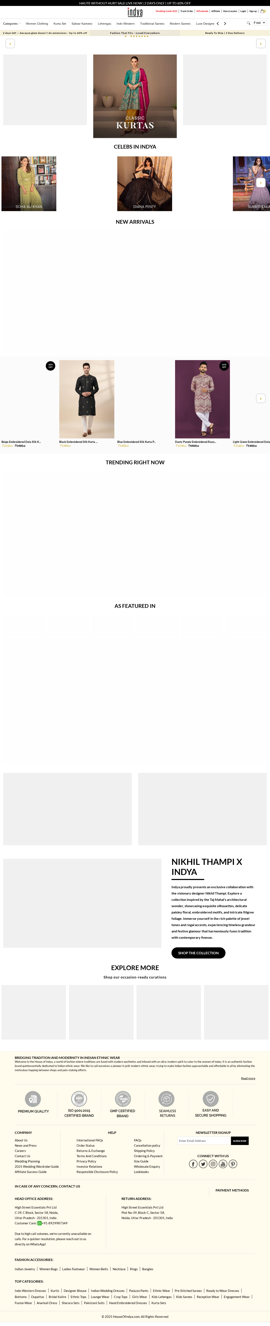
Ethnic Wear (161, 1291)
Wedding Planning (27, 1161)
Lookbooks (141, 1172)
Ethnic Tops (78, 1297)
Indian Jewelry (25, 1269)
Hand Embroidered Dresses (128, 1303)
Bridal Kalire (57, 1297)
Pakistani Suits (94, 1303)
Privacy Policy (86, 1161)
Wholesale (202, 11)
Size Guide (141, 1161)
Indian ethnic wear (69, 1066)
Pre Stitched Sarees (188, 1291)
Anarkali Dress (47, 1303)
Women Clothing (37, 23)
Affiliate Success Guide (31, 1172)
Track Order (186, 11)
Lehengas (104, 23)
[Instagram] (213, 1164)
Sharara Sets (71, 1303)
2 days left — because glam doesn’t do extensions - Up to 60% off (45, 33)
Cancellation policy (147, 1145)
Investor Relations (89, 1166)
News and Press (26, 1145)
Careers (20, 1151)
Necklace (119, 1269)
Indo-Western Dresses (30, 1291)
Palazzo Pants (138, 1291)
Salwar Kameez (82, 23)
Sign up (253, 11)
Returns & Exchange (91, 1151)
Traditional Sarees (152, 23)
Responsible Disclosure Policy (97, 1172)
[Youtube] (223, 1164)
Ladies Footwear (73, 1269)
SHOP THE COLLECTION (198, 953)
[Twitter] (203, 1164)
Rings (134, 1269)
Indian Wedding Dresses (108, 1291)
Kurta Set (60, 23)
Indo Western (126, 23)
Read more (248, 1078)
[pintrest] (233, 1164)
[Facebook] (193, 1164)
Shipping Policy (144, 1151)
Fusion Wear (23, 1303)
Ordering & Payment (148, 1156)
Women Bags (48, 1269)
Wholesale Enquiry (147, 1166)
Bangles (147, 1269)
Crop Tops (121, 1297)
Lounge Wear (100, 1297)
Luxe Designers (206, 23)
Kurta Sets (158, 1303)
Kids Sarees (184, 1297)
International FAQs (90, 1140)
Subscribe (240, 1140)
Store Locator (230, 11)
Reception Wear (208, 1297)
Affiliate (215, 11)
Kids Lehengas (162, 1297)
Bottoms (21, 1297)
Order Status (86, 1145)
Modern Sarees (180, 23)
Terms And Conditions (92, 1156)
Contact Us (22, 1156)
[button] (125, 36)
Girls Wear (139, 1297)
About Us (21, 1140)
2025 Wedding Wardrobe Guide (37, 1166)
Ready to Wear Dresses (222, 1291)
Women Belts (98, 1269)
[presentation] (9, 43)
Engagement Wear (237, 1297)
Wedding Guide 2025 (166, 11)
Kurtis (55, 1291)
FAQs (138, 1140)
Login (243, 11)
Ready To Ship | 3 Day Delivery (225, 33)
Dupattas (37, 1297)
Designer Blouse (75, 1291)
